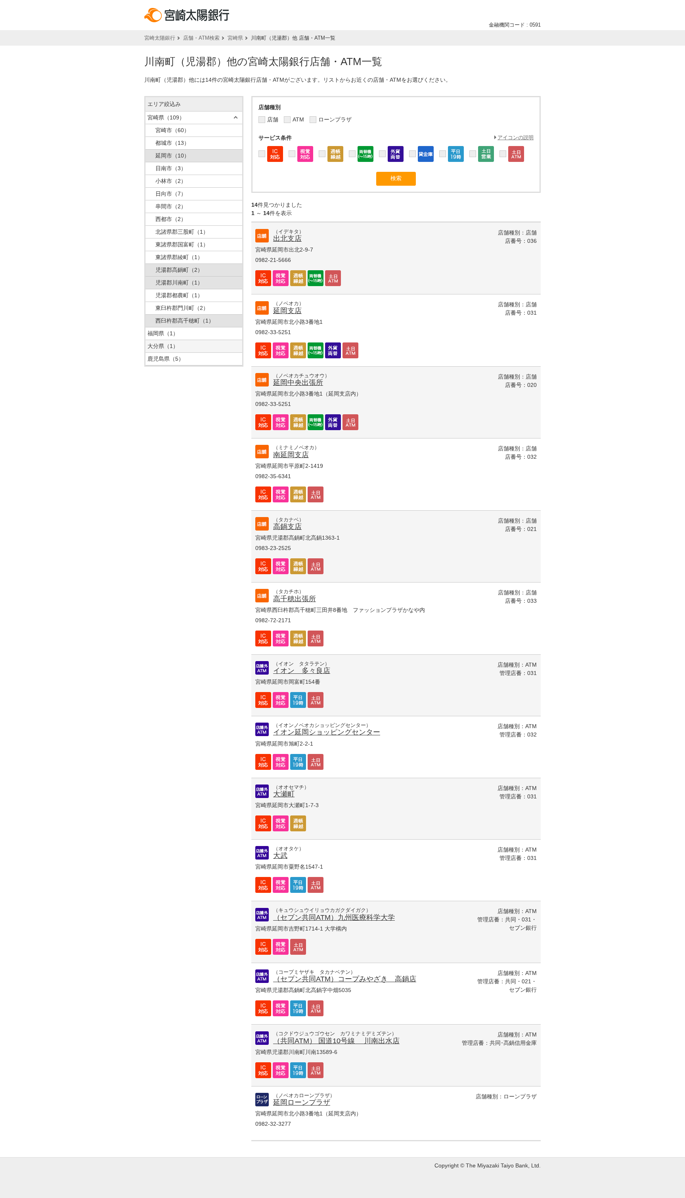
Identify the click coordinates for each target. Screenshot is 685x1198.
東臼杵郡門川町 (182, 308)
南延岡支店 (291, 455)
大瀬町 (284, 794)
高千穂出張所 (294, 599)
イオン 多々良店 (301, 671)
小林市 (170, 181)
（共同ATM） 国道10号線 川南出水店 (336, 1041)
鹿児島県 (165, 359)
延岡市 (172, 155)
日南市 (170, 168)
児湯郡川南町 (179, 282)
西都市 (170, 219)
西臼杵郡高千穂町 (184, 320)
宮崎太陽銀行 (159, 38)
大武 (280, 856)
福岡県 (162, 333)
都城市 (172, 143)
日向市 (170, 193)
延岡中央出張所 (298, 383)
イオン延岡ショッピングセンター (326, 732)
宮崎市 (172, 130)
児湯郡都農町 (179, 295)
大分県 (162, 346)
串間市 (170, 206)
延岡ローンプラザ (301, 1102)
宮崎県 (235, 38)
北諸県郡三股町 (182, 232)
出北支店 (287, 238)
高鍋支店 (287, 527)
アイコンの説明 (515, 137)
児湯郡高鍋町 (179, 270)
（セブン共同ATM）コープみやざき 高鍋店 (344, 979)
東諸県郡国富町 (182, 244)
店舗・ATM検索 (201, 38)
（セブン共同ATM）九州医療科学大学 (334, 917)
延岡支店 (287, 311)
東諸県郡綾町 (179, 257)
